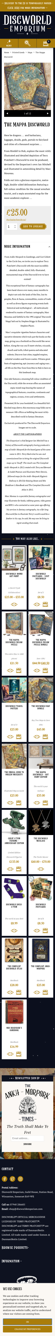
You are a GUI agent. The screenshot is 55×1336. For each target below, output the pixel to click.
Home (6, 52)
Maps (30, 52)
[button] (44, 604)
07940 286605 (17, 1204)
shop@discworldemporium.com (26, 1209)
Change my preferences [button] (27, 1329)
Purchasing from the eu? (16, 219)
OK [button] (27, 1321)
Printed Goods (18, 52)
